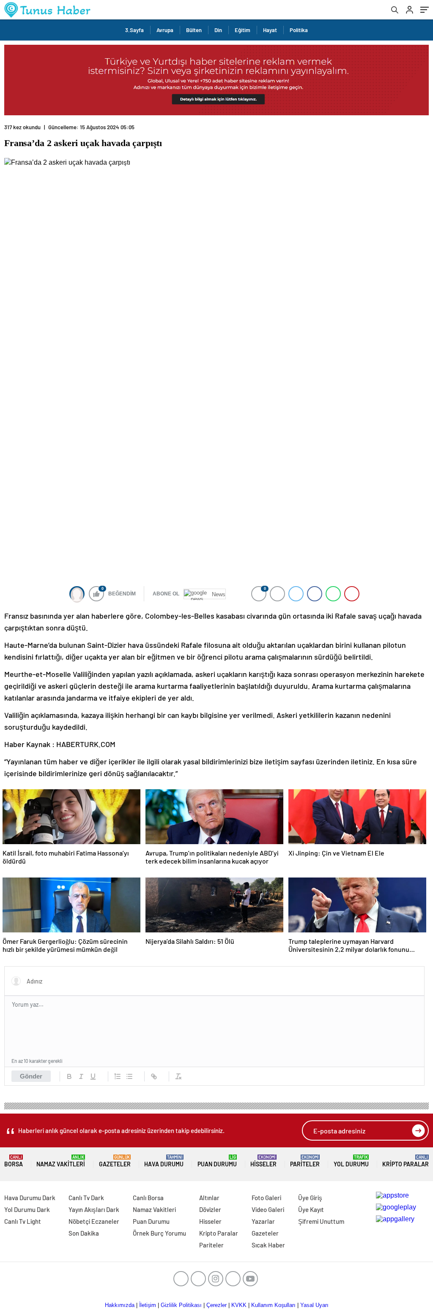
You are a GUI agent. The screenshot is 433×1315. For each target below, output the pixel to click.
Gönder (31, 1076)
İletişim (147, 1305)
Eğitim (242, 30)
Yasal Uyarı (314, 1305)
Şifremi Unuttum (321, 1221)
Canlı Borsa (148, 1197)
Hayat (270, 30)
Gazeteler (115, 1161)
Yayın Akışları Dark (94, 1209)
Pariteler (305, 1161)
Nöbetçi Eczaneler (94, 1221)
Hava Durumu (164, 1161)
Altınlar (209, 1197)
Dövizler (210, 1209)
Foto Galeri (266, 1197)
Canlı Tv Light (22, 1221)
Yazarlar (263, 1221)
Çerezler (216, 1305)
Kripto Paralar (405, 1161)
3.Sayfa (134, 30)
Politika (299, 30)
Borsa (13, 1161)
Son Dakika (84, 1233)
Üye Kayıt (311, 1209)
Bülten (194, 30)
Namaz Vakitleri (60, 1161)
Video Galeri (268, 1209)
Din (218, 30)
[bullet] (129, 1076)
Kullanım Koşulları (273, 1305)
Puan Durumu (217, 1161)
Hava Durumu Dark (29, 1197)
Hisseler (263, 1161)
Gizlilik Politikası (181, 1305)
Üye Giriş (310, 1197)
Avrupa (164, 30)
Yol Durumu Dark (27, 1209)
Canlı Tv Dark (86, 1197)
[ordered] (117, 1076)
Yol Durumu (351, 1161)
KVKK (239, 1305)
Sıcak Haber (268, 1245)
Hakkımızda (119, 1305)
